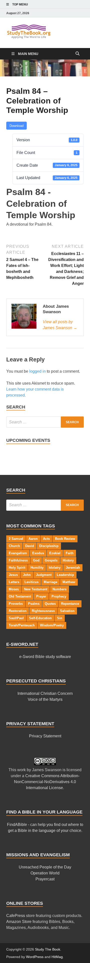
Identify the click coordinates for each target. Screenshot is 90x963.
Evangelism (18, 553)
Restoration (17, 611)
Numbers (59, 589)
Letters (14, 582)
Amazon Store (19, 921)
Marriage (50, 582)
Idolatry (54, 567)
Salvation (67, 611)
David (29, 546)
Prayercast (45, 879)
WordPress (35, 957)
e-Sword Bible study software (45, 657)
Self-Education (40, 618)
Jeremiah (73, 567)
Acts (46, 539)
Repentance (70, 604)
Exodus (38, 553)
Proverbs (16, 604)
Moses (14, 589)
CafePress (15, 915)
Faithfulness (18, 560)
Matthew (68, 582)
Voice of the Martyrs (45, 699)
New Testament (35, 589)
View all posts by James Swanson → (60, 325)
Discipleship (48, 546)
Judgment (44, 575)
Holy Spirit (17, 567)
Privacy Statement (45, 736)
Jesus (13, 575)
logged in (37, 371)
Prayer (41, 596)
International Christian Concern (45, 693)
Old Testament (20, 596)
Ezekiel (54, 553)
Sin (59, 618)
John (27, 575)
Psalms (34, 604)
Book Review (65, 539)
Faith (70, 553)
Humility (37, 567)
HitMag (57, 957)
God (36, 560)
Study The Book (47, 949)
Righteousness (43, 611)
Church (14, 546)
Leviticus (31, 582)
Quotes (50, 604)
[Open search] (77, 54)
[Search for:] (45, 422)
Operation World (45, 873)
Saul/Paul (16, 618)
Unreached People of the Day (45, 867)
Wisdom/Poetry (52, 625)
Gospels (51, 560)
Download (17, 126)
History (68, 560)
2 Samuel (16, 539)
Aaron (33, 539)
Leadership (65, 575)
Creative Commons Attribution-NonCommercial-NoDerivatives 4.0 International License (47, 782)
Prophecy (59, 596)
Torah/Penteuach (22, 625)
